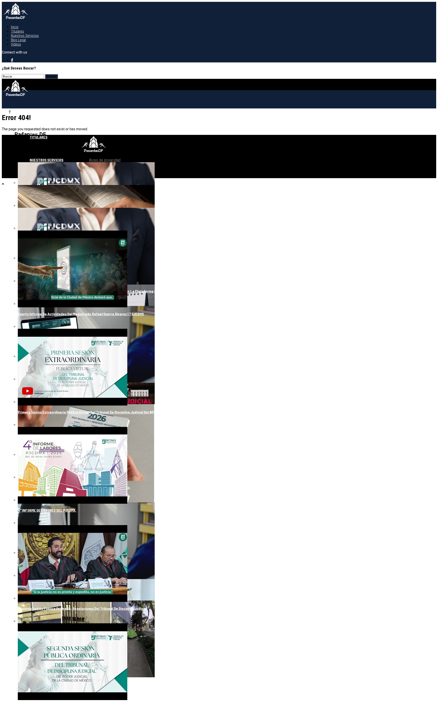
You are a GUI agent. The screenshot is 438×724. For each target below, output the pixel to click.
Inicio (14, 27)
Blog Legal (18, 40)
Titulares (17, 31)
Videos (16, 44)
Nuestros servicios (25, 35)
